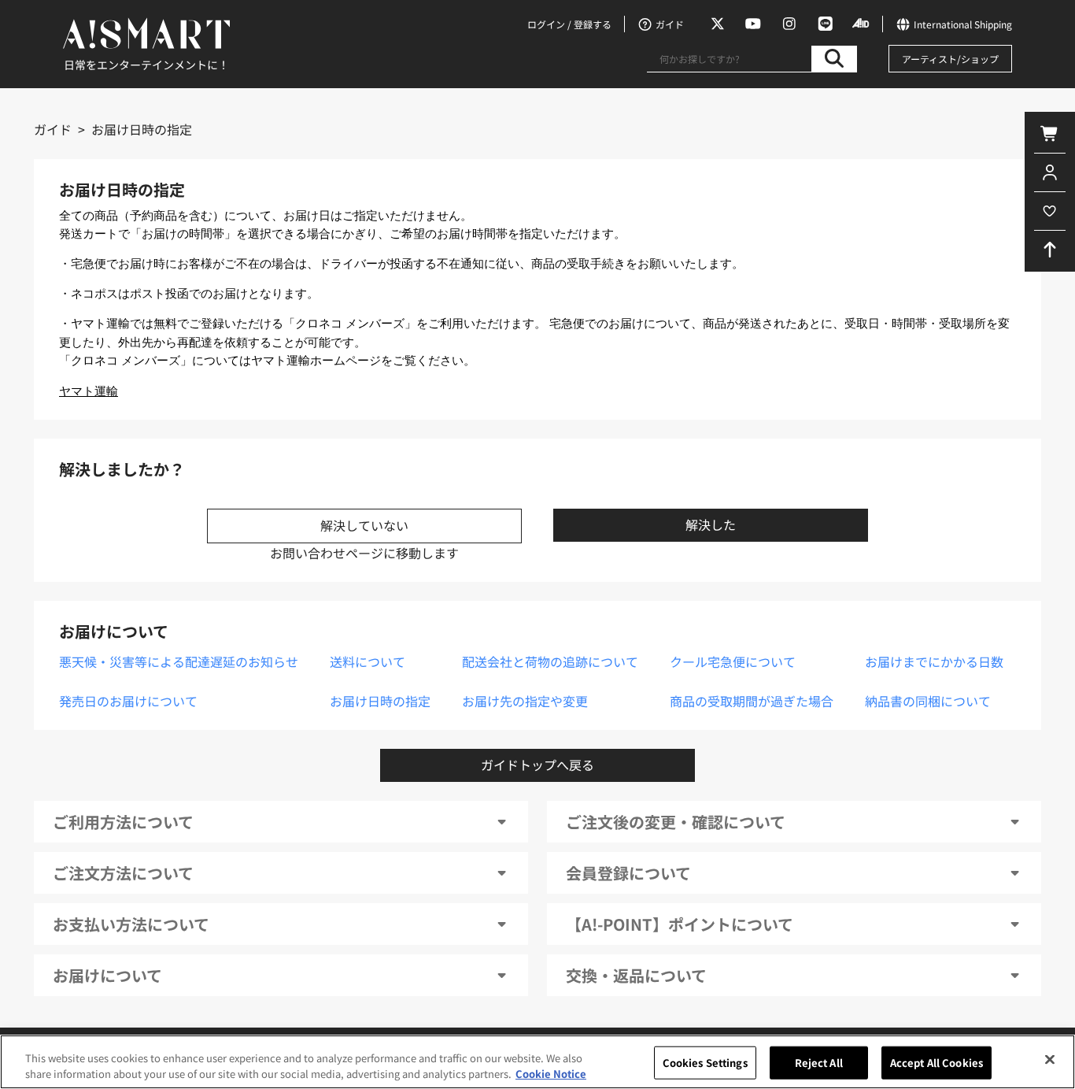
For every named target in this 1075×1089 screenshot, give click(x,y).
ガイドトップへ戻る (537, 764)
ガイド (53, 129)
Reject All (819, 1062)
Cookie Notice (550, 1072)
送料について (367, 661)
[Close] (1050, 1060)
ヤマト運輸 (88, 391)
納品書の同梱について (928, 700)
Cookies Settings (705, 1062)
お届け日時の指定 (380, 700)
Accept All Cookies (936, 1062)
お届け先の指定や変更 (525, 700)
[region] (537, 1062)
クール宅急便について (733, 661)
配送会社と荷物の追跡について (550, 661)
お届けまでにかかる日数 (934, 661)
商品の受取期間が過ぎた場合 (751, 700)
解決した (710, 524)
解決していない (364, 525)
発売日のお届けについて (128, 700)
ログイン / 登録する (569, 24)
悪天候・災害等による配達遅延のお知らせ (178, 661)
